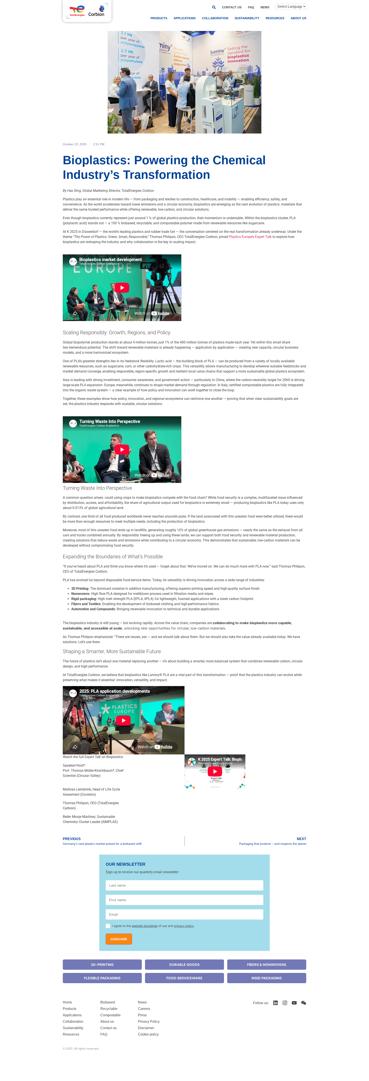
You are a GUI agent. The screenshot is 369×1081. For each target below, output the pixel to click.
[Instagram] (284, 1002)
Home (67, 1002)
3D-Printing (102, 964)
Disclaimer (146, 1028)
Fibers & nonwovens (266, 964)
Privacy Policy (149, 1021)
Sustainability (247, 18)
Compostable (110, 1015)
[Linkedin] (275, 1002)
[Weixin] (303, 1002)
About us (298, 18)
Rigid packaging (267, 978)
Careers (144, 1009)
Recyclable (108, 1009)
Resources (275, 18)
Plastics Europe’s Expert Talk (250, 237)
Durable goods (184, 964)
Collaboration (215, 18)
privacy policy (184, 926)
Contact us (232, 7)
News (265, 7)
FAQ (251, 7)
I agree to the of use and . (153, 926)
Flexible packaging (102, 978)
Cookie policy (148, 1034)
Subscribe (118, 939)
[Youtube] (294, 1002)
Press (142, 1015)
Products (159, 18)
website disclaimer (145, 926)
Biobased (107, 1002)
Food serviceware (184, 978)
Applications (185, 18)
